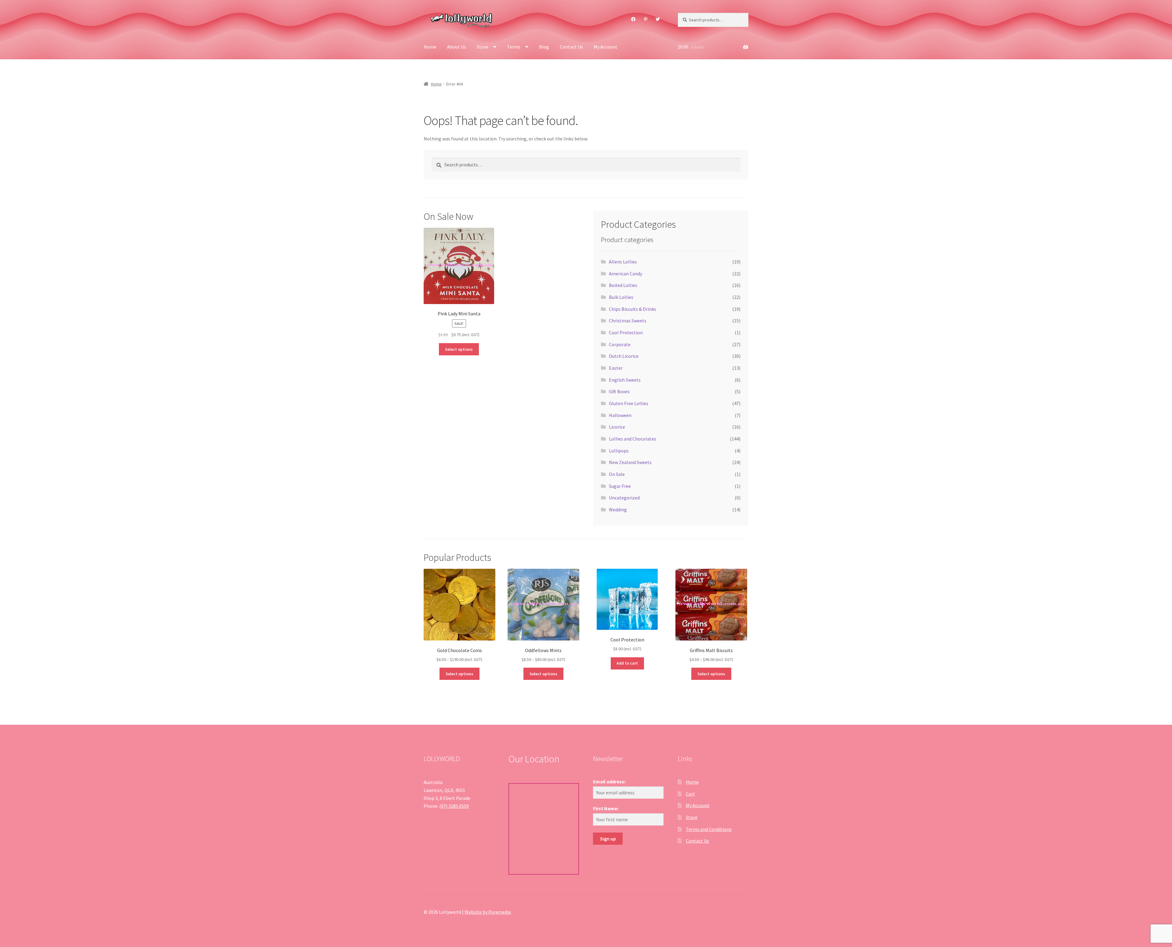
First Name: (605, 808)
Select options (459, 349)
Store (482, 47)
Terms (513, 47)
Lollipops (619, 451)
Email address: (609, 781)
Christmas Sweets (627, 320)
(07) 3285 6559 (454, 806)
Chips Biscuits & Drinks (632, 309)
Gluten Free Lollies (628, 403)
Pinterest (645, 19)
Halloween (620, 415)
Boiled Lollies (623, 285)
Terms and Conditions (709, 829)
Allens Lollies (623, 262)
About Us (456, 47)
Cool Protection (626, 332)
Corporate (620, 344)
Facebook (633, 19)
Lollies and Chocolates (632, 439)
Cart (690, 794)
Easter (616, 368)
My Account (605, 47)
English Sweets (625, 380)
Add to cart (627, 663)
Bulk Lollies (621, 297)
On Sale (617, 474)
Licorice (617, 427)
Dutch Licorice (623, 356)
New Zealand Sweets (630, 462)
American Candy (625, 273)
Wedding (618, 509)
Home (430, 47)
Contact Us (571, 47)
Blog (544, 47)
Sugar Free (620, 486)
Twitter (658, 19)
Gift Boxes (619, 391)
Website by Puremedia (488, 912)
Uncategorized (624, 498)
